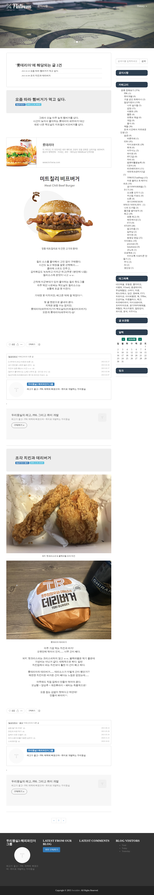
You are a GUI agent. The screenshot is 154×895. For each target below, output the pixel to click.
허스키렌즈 (128, 308)
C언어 (131, 165)
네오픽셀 (120, 284)
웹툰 (130, 114)
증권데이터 (136, 287)
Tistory (141, 6)
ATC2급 (131, 156)
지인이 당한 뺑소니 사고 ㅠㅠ (20, 368)
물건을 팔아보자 (133, 211)
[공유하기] (18, 344)
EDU (128, 141)
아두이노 (132, 150)
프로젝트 (129, 253)
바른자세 (132, 138)
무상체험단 (121, 290)
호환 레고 (132, 217)
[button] (11, 24)
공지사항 (42, 6)
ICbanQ (126, 287)
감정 (131, 108)
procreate (132, 244)
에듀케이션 (133, 220)
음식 (21, 723)
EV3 (130, 223)
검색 (144, 61)
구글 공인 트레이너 (134, 99)
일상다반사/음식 (22, 463)
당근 (130, 293)
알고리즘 (132, 229)
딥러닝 (131, 232)
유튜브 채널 (133, 117)
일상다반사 (20, 104)
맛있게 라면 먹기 (15, 731)
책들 (127, 126)
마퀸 (137, 290)
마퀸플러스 (130, 299)
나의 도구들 (130, 208)
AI (126, 265)
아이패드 (130, 241)
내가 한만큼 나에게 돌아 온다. (20, 365)
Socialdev (76, 890)
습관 (127, 135)
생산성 (128, 268)
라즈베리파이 (135, 169)
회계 (130, 147)
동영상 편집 (134, 238)
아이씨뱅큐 (130, 296)
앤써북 (136, 293)
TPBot (143, 296)
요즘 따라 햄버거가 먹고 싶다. (44, 71)
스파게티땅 (12, 741)
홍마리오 (137, 284)
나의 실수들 (133, 105)
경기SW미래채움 (136, 187)
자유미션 (120, 296)
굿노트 (131, 250)
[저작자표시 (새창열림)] (39, 344)
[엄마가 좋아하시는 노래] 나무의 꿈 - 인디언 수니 (27, 372)
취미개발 (129, 96)
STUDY (129, 226)
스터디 (131, 290)
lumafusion (133, 247)
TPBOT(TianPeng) (137, 178)
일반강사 (139, 308)
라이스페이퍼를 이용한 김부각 (20, 738)
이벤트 (132, 111)
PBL (127, 93)
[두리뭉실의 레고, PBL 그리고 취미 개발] (19, 6)
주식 (127, 262)
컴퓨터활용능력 (135, 162)
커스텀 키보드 (134, 196)
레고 (127, 214)
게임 (130, 120)
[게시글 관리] (21, 344)
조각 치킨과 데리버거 (40, 75)
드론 (130, 199)
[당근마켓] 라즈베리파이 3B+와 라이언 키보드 (26, 375)
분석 (125, 311)
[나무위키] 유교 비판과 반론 (19, 362)
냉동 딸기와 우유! (15, 728)
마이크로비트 (135, 144)
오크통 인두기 (134, 193)
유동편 (128, 284)
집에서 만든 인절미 (15, 735)
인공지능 (120, 299)
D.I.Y (128, 190)
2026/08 (131, 339)
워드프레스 (121, 293)
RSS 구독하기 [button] (51, 849)
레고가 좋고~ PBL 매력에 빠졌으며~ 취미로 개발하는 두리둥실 (40, 419)
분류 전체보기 (130, 90)
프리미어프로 (122, 305)
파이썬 (131, 153)
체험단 (119, 308)
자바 (130, 159)
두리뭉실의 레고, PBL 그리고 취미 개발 (35, 415)
